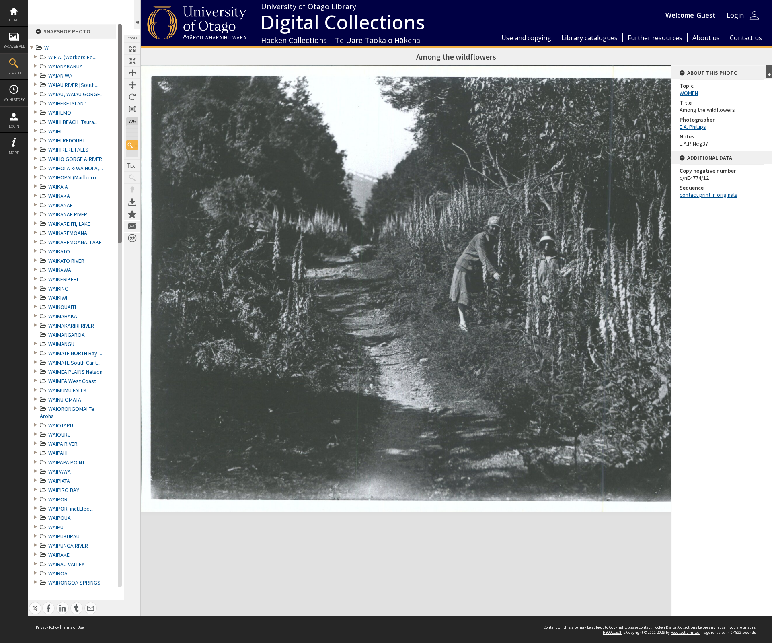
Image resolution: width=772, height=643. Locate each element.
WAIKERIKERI (63, 279)
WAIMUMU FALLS (67, 390)
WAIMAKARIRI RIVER (71, 325)
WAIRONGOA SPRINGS (74, 582)
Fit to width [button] (132, 73)
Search (14, 73)
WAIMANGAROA (66, 334)
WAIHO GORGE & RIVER (75, 159)
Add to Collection (132, 214)
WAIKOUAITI (62, 307)
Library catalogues (589, 37)
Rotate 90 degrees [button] (132, 97)
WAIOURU (59, 434)
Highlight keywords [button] (132, 190)
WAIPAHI (58, 453)
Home (14, 20)
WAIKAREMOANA (67, 233)
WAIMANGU (61, 344)
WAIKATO (59, 251)
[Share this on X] (35, 603)
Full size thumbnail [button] (132, 49)
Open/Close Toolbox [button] (137, 14)
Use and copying (526, 37)
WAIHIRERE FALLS (68, 149)
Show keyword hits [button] (132, 178)
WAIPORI (58, 499)
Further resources (655, 37)
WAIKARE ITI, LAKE (69, 223)
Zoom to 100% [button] (132, 109)
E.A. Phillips (693, 126)
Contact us (746, 37)
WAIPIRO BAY (63, 490)
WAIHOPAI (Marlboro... (74, 177)
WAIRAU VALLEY (66, 564)
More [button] (14, 152)
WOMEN (689, 93)
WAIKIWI (57, 297)
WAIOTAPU (60, 425)
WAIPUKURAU (64, 536)
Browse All (14, 46)
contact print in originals (708, 194)
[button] (132, 145)
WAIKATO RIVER (66, 260)
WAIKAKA (59, 196)
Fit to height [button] (132, 85)
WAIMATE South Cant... (74, 362)
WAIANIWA (60, 75)
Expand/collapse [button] (769, 71)
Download (132, 202)
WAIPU (56, 527)
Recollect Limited (685, 632)
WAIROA (58, 573)
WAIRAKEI (59, 555)
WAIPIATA (59, 480)
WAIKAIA (58, 186)
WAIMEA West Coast (72, 381)
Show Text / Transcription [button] (132, 166)
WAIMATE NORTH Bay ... (75, 353)
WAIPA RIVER (63, 443)
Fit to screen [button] (132, 61)
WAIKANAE (60, 205)
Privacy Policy (47, 627)
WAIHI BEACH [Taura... (73, 122)
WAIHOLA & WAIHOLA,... (75, 168)
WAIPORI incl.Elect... (71, 508)
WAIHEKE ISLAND (67, 103)
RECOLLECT (612, 632)
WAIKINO (58, 288)
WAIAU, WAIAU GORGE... (76, 94)
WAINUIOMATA (64, 399)
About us (706, 37)
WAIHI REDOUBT (66, 140)
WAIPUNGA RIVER (68, 545)
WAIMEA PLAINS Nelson (75, 371)
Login (14, 126)
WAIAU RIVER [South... (73, 85)
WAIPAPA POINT (66, 462)
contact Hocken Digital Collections (668, 627)
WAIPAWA (59, 471)
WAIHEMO (59, 112)
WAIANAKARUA (65, 66)
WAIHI (55, 131)
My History (14, 99)
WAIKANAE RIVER (67, 214)
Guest (706, 15)
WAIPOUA (59, 517)
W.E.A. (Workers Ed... (72, 57)
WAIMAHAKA (62, 316)
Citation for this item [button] (132, 238)
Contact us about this (132, 226)
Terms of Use (73, 627)
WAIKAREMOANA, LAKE (75, 242)
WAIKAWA (59, 270)
